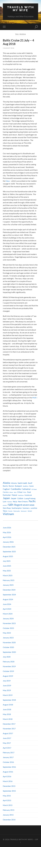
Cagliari (6, 489)
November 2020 (9, 642)
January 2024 (8, 618)
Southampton (17, 508)
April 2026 (7, 537)
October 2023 (8, 628)
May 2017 (7, 743)
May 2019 (7, 690)
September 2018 (9, 700)
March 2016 (7, 781)
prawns (5, 505)
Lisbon (20, 498)
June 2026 (7, 527)
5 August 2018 (8, 48)
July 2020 (6, 657)
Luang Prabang (29, 498)
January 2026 (8, 542)
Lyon (4, 502)
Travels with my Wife (20, 8)
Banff (30, 483)
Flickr (24, 492)
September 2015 (9, 791)
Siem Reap (7, 508)
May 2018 (7, 714)
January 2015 (8, 815)
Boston (11, 486)
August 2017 (8, 733)
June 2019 (7, 685)
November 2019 (9, 666)
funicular (7, 495)
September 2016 (9, 767)
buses (31, 486)
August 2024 (8, 599)
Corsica (6, 492)
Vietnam (8, 513)
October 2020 (8, 647)
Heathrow (21, 495)
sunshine (34, 508)
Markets (9, 501)
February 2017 (8, 752)
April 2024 (7, 609)
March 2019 (7, 695)
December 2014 (9, 819)
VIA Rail (30, 511)
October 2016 (8, 762)
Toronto (10, 511)
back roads (22, 483)
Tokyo (5, 511)
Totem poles (16, 511)
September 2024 (9, 594)
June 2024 (7, 604)
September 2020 (9, 652)
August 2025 (8, 556)
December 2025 (9, 547)
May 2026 (7, 532)
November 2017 (9, 728)
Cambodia (16, 489)
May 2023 (7, 633)
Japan (6, 498)
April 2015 (7, 800)
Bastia (5, 486)
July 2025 (6, 561)
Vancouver (24, 511)
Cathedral (26, 489)
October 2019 (8, 671)
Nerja (15, 502)
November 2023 (9, 623)
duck (15, 492)
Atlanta (14, 483)
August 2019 (8, 676)
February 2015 (8, 810)
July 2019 (6, 681)
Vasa (8, 181)
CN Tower (34, 489)
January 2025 (8, 585)
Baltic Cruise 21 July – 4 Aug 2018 (18, 42)
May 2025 (7, 571)
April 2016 (7, 776)
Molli (34, 397)
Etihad (19, 492)
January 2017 (8, 757)
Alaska (6, 482)
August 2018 (8, 705)
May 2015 (7, 796)
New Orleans (23, 502)
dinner (11, 492)
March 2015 (7, 805)
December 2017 (9, 724)
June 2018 (7, 709)
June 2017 (7, 738)
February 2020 (8, 661)
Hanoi (14, 495)
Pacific (32, 501)
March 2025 (7, 575)
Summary (26, 508)
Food (29, 492)
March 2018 (7, 719)
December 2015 (9, 786)
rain (10, 504)
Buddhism (25, 486)
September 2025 (9, 551)
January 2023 (8, 638)
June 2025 (7, 566)
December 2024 (9, 590)
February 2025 (8, 580)
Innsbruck (28, 495)
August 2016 (8, 772)
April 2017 (7, 748)
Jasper (14, 498)
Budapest (18, 486)
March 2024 (7, 614)
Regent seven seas (24, 504)
